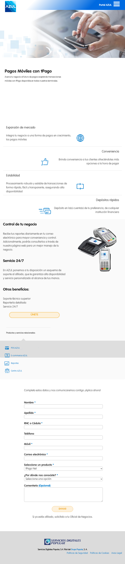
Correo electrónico (36, 454)
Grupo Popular (77, 550)
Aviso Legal (116, 553)
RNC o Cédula (33, 423)
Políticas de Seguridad (77, 553)
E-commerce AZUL (19, 356)
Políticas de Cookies (99, 553)
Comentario (37, 485)
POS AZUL (15, 348)
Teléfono (29, 433)
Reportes (15, 363)
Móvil (28, 444)
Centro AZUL (16, 371)
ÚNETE (34, 314)
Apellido (30, 413)
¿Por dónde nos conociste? (41, 475)
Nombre (30, 402)
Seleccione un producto (39, 465)
